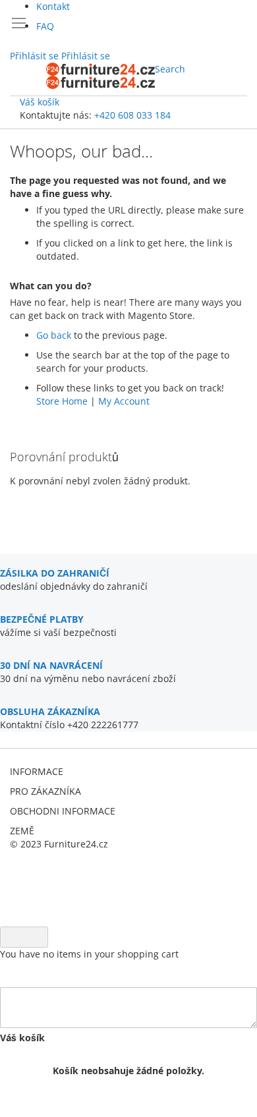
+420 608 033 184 (132, 115)
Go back (53, 335)
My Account (124, 401)
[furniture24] (100, 76)
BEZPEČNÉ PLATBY (42, 619)
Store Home (62, 401)
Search (170, 69)
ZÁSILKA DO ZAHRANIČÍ (54, 573)
